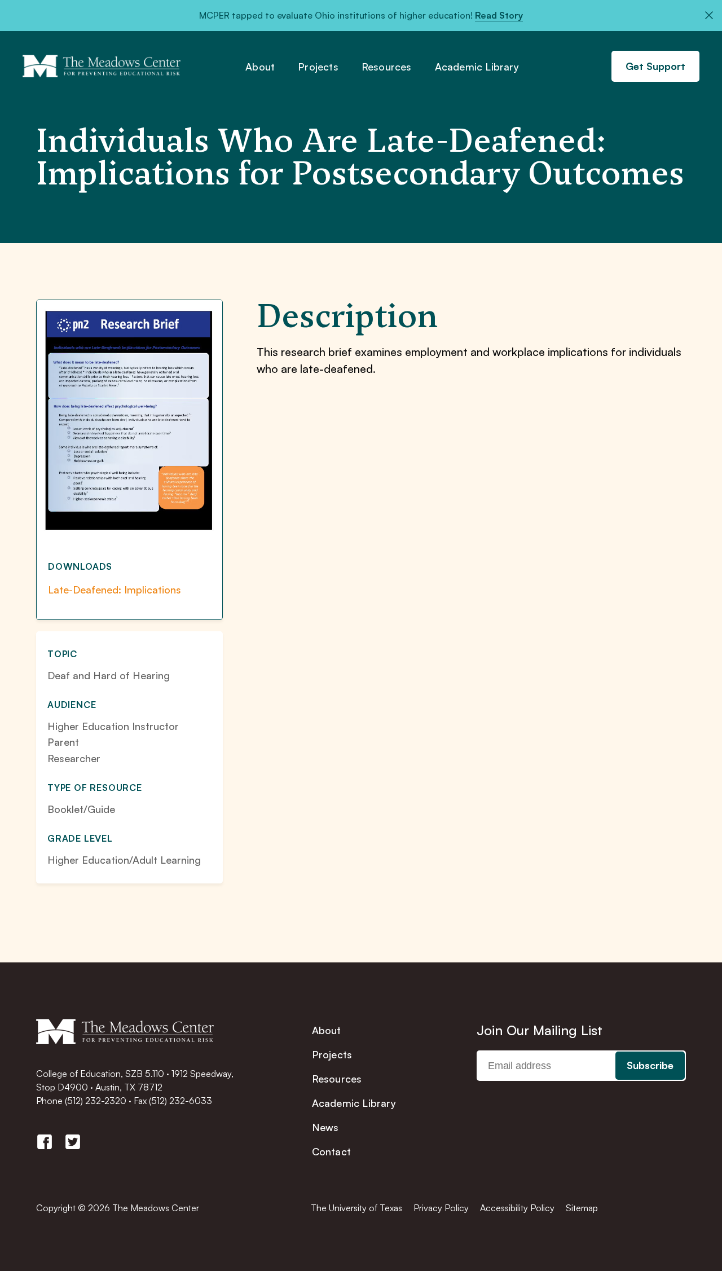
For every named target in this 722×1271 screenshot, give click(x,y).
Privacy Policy (441, 1207)
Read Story (499, 15)
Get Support (655, 66)
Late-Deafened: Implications (114, 589)
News (325, 1127)
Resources (387, 67)
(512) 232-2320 (95, 1100)
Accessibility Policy (517, 1207)
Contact (331, 1151)
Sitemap (582, 1207)
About (260, 67)
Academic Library (477, 67)
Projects (318, 67)
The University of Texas (356, 1207)
